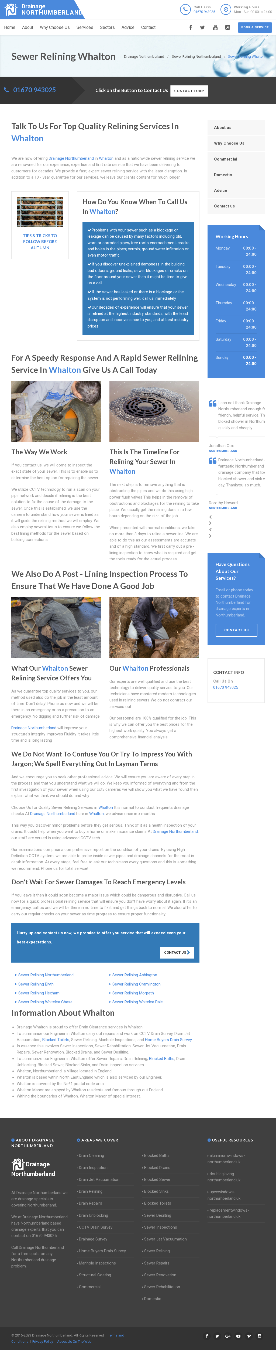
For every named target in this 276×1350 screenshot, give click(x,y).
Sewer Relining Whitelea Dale (137, 1002)
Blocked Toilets (55, 1039)
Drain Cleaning (91, 1155)
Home (9, 27)
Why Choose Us (55, 27)
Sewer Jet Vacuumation (165, 1239)
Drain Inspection (93, 1167)
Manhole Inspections (97, 1263)
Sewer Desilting (157, 1215)
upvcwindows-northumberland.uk (224, 1195)
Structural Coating (95, 1275)
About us (222, 127)
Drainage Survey (93, 1239)
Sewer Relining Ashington (134, 975)
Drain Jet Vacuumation (99, 1179)
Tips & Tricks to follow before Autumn (40, 241)
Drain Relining (90, 1191)
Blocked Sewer (157, 1179)
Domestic (223, 174)
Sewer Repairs (157, 1263)
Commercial (225, 159)
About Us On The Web (74, 1341)
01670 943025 (204, 12)
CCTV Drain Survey (95, 1227)
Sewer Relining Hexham (39, 993)
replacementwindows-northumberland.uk (228, 1213)
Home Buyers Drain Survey (168, 1039)
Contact (148, 27)
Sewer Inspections (160, 1227)
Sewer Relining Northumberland (46, 975)
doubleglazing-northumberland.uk (224, 1176)
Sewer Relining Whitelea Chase (45, 1002)
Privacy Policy (42, 1341)
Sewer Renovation (160, 1275)
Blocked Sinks (156, 1191)
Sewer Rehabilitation (162, 1286)
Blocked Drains (157, 1167)
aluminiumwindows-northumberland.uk (226, 1158)
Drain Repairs (90, 1203)
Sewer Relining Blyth (36, 984)
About (27, 27)
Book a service (255, 27)
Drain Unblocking (93, 1215)
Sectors (107, 27)
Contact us (224, 206)
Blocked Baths (161, 1058)
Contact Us (175, 952)
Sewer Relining (157, 1251)
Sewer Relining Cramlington (136, 984)
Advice (128, 27)
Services (85, 27)
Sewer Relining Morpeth (133, 993)
